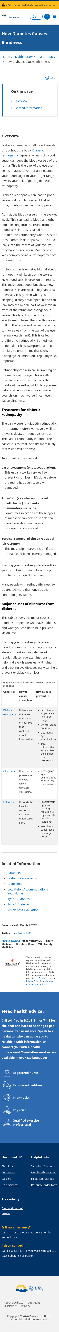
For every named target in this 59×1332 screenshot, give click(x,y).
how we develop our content (40, 983)
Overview (20, 101)
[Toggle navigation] (54, 17)
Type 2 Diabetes (19, 904)
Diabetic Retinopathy (22, 878)
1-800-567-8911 (16, 1251)
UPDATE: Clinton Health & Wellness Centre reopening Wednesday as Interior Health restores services (31, 4)
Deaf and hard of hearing (12, 1210)
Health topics (45, 57)
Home (6, 57)
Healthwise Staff (21, 933)
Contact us (8, 1172)
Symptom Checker (42, 1166)
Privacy (25, 1306)
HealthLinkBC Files (42, 1179)
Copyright (34, 1302)
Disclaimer (10, 1306)
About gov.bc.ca (13, 1302)
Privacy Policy (32, 981)
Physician (20, 1110)
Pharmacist (21, 1098)
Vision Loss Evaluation (23, 910)
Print (47, 77)
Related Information (28, 108)
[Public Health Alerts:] (4, 5)
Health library (23, 57)
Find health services (43, 1172)
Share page (53, 77)
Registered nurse (25, 1073)
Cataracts (14, 873)
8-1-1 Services (10, 1185)
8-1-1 (38, 16)
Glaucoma (15, 884)
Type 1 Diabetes (19, 899)
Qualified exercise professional (26, 1122)
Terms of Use (45, 978)
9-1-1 (10, 1232)
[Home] (12, 16)
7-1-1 (46, 1020)
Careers (6, 1179)
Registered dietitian (27, 1085)
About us (7, 1166)
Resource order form (44, 1185)
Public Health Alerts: (4, 5)
